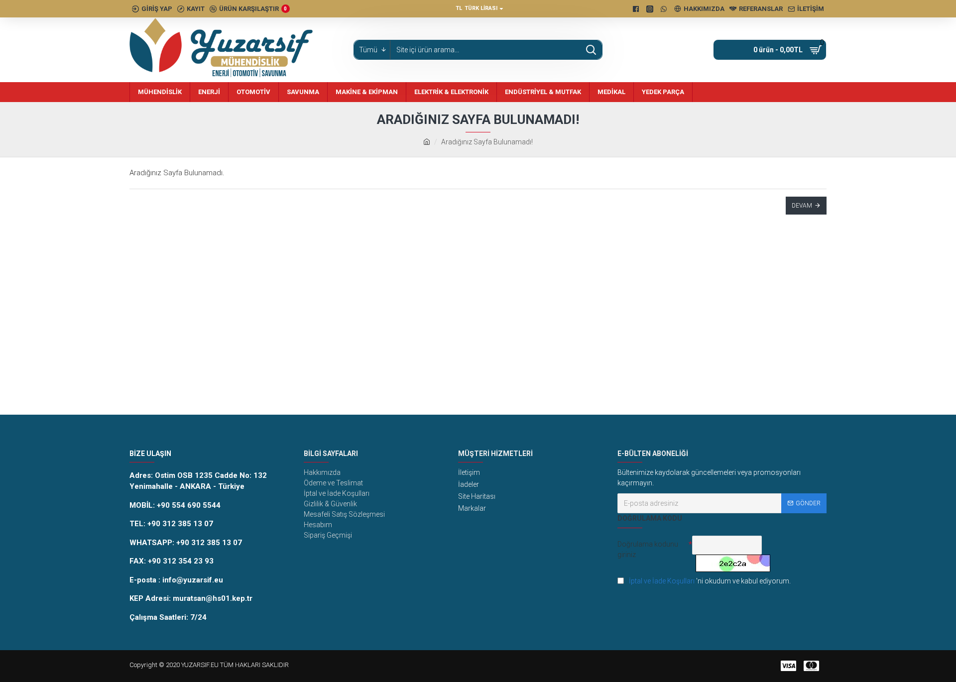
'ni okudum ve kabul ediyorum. (710, 581)
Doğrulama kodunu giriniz (647, 549)
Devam (802, 205)
